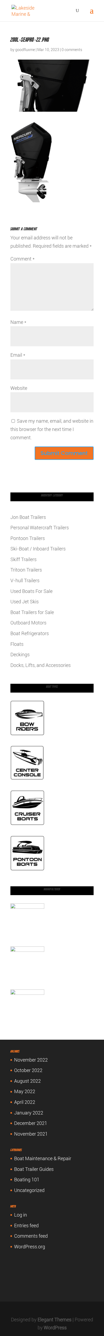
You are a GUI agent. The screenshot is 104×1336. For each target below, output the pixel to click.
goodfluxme (25, 50)
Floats (16, 644)
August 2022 (27, 1081)
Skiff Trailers (23, 559)
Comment (22, 259)
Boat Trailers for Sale (32, 612)
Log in (20, 1215)
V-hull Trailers (24, 580)
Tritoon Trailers (26, 570)
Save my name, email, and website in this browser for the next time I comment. (51, 429)
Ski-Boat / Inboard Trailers (38, 549)
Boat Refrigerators (29, 633)
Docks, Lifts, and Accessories (40, 665)
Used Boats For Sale (31, 591)
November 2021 (31, 1134)
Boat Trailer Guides (34, 1169)
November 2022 (31, 1060)
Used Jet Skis (24, 601)
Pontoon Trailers (27, 538)
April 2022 (24, 1102)
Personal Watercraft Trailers (39, 527)
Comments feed (31, 1236)
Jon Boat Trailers (28, 517)
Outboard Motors (28, 623)
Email (17, 355)
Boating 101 (26, 1179)
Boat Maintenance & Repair (42, 1158)
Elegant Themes (54, 1319)
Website (18, 388)
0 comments (72, 50)
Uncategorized (29, 1190)
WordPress (55, 1327)
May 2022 (24, 1091)
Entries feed (26, 1225)
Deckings (20, 654)
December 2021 (30, 1123)
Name (18, 322)
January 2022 (28, 1113)
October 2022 (28, 1070)
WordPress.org (29, 1246)
